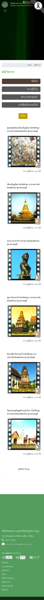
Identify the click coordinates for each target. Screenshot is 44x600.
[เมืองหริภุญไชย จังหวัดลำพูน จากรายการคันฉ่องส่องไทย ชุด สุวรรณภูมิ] (24, 208)
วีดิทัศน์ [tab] (23, 116)
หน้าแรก (29, 65)
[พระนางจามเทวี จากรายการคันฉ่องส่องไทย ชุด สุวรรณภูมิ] (24, 264)
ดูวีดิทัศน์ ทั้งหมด (24, 469)
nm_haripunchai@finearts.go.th (19, 544)
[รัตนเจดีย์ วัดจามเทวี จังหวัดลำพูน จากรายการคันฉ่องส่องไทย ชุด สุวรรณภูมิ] (24, 377)
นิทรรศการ (6, 570)
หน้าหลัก (5, 563)
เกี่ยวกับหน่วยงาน (8, 578)
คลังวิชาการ (37, 65)
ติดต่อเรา (5, 590)
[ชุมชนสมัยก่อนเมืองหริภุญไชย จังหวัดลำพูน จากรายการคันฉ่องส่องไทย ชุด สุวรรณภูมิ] (24, 151)
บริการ (4, 574)
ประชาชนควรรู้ (7, 586)
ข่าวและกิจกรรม (7, 567)
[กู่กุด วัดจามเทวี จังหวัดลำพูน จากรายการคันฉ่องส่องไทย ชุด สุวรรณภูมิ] (24, 321)
